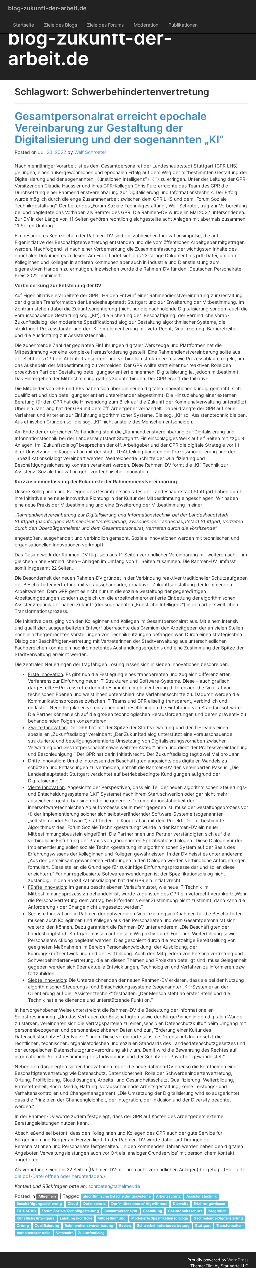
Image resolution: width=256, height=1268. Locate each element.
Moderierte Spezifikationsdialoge (159, 1218)
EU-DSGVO (26, 1211)
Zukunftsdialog (91, 1233)
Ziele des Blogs (60, 25)
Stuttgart (203, 1226)
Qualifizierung (47, 1226)
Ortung (23, 1226)
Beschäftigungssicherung (39, 1204)
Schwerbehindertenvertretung (163, 1226)
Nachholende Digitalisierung (218, 1218)
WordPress (237, 1259)
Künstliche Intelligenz (35, 1218)
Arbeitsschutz (168, 1197)
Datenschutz (94, 1204)
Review (125, 1226)
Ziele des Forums (105, 25)
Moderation (146, 25)
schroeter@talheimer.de (114, 1186)
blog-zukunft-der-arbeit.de (47, 8)
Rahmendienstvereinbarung (89, 1226)
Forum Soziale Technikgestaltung (70, 1211)
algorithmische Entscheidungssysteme (117, 1197)
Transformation (229, 1226)
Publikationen (183, 25)
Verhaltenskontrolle (33, 1233)
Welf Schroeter (90, 152)
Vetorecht (64, 1233)
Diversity (180, 1204)
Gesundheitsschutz (185, 1211)
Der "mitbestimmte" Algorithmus (139, 1204)
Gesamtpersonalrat (120, 1211)
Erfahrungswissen (209, 1204)
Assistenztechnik (201, 1197)
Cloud (73, 1204)
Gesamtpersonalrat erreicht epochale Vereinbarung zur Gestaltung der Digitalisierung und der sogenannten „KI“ (119, 128)
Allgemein (47, 1197)
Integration (217, 1211)
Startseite (23, 25)
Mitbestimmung (112, 1218)
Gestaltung (152, 1211)
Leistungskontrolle (76, 1218)
